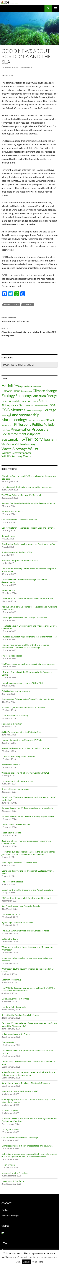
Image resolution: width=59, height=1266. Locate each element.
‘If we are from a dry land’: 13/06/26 (18, 756)
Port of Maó (6, 430)
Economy (23, 395)
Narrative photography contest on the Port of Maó (25, 748)
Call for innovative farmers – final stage (20, 1137)
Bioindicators (27, 391)
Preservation (21, 429)
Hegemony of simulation (13, 1181)
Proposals (28, 305)
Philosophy (22, 424)
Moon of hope (8, 1164)
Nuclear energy (8, 425)
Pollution (50, 424)
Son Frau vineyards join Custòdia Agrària (21, 906)
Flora (14, 405)
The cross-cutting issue (12, 881)
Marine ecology (11, 305)
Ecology (8, 395)
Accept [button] (26, 1262)
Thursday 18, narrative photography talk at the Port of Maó (29, 636)
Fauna (43, 400)
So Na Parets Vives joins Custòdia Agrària (21, 732)
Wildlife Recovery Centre (16, 456)
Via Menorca (9, 444)
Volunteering (25, 444)
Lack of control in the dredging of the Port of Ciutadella (27, 890)
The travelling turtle (11, 914)
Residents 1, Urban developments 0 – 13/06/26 (23, 707)
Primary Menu (55, 8)
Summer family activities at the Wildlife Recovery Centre (28, 503)
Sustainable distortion (12, 723)
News (49, 420)
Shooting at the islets (11, 832)
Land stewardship (24, 414)
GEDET (46, 406)
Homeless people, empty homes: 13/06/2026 (22, 683)
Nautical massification (36, 420)
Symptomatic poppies (12, 655)
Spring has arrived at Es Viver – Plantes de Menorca (26, 1083)
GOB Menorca (25, 67)
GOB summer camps (34, 410)
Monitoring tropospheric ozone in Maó (20, 1091)
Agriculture (25, 386)
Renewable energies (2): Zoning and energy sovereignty (27, 808)
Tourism (50, 439)
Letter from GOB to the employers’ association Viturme (27, 598)
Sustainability (13, 439)
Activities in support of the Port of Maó (20, 560)
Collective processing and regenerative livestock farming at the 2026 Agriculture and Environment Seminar (29, 1155)
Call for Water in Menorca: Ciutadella (19, 519)
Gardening (26, 405)
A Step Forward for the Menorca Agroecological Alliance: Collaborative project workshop (28, 1073)
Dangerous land (9, 1042)
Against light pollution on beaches (17, 922)
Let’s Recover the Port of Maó (15, 998)
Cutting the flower (10, 939)
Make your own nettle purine (15, 319)
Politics (37, 424)
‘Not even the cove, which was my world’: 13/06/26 (25, 772)
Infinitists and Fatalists (12, 511)
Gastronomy (39, 406)
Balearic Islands (12, 391)
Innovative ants (9, 590)
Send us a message (10, 1215)
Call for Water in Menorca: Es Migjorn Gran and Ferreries (28, 527)
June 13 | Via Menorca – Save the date (19, 862)
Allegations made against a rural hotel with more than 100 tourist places (29, 332)
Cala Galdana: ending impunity (16, 691)
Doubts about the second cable (16, 824)
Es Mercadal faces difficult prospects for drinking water (27, 1145)
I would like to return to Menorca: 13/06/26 (22, 740)
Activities (10, 385)
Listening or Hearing (11, 979)
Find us (5, 1210)
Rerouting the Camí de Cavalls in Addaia (20, 1015)
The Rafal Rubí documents (14, 1007)
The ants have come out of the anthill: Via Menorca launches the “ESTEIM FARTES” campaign (25, 646)
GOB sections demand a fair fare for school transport (26, 898)
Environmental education (16, 401)
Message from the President (15, 1173)
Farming (35, 401)
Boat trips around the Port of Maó (17, 552)
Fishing (6, 405)
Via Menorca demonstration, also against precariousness (28, 664)
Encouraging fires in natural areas (17, 781)
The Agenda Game (10, 1129)
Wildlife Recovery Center (16, 452)
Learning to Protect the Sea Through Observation (24, 617)
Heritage (49, 410)
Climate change (45, 391)
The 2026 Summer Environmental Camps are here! (25, 930)
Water (33, 448)
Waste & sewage (15, 448)
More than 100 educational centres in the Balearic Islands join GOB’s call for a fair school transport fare (28, 853)
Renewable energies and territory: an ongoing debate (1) (28, 816)
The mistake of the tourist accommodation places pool (27, 487)
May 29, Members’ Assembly (15, 715)
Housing (6, 415)
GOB (53, 405)
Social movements (15, 434)
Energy (51, 396)
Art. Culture (36, 387)
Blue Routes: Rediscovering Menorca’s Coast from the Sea (28, 544)
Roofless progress (10, 1110)
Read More (37, 1261)
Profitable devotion (11, 764)
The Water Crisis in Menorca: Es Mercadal (21, 495)
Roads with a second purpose (15, 789)
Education (38, 396)
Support (34, 434)
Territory (34, 439)
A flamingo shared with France (16, 1034)
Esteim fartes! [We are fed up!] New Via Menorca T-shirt (28, 699)
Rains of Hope (8, 536)
